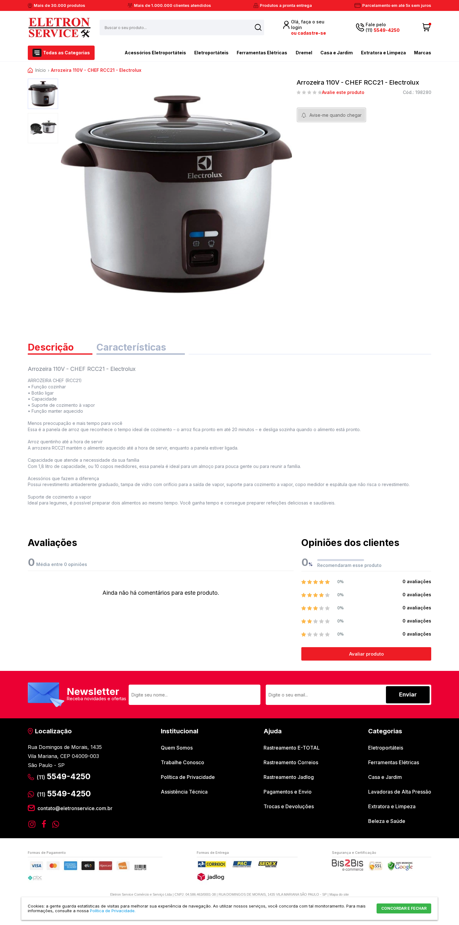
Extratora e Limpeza (383, 52)
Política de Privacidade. (113, 910)
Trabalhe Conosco (182, 762)
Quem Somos (177, 748)
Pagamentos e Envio (288, 792)
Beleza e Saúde (386, 821)
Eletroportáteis (211, 52)
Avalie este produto (343, 92)
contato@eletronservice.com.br (74, 808)
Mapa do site (339, 894)
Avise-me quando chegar (335, 115)
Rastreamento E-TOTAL (292, 748)
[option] (43, 94)
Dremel (304, 52)
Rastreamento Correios (291, 762)
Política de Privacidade (188, 777)
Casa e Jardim (336, 52)
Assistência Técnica (184, 792)
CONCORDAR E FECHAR (404, 908)
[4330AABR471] (43, 94)
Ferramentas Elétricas (262, 52)
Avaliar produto (366, 654)
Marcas (422, 52)
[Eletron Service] (59, 27)
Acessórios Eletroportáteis (155, 52)
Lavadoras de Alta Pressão (399, 792)
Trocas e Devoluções (289, 806)
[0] (426, 27)
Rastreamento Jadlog (289, 777)
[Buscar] (258, 27)
